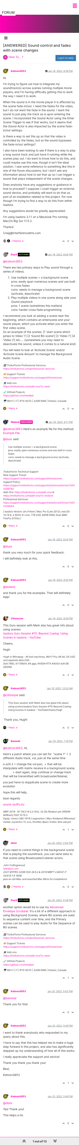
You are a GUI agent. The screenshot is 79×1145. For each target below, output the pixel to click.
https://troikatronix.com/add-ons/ (33, 492)
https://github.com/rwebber (18, 395)
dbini (14, 843)
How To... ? (16, 57)
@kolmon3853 (12, 261)
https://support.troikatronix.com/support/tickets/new (32, 377)
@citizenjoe (10, 695)
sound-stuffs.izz (14, 804)
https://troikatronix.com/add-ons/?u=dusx (26, 386)
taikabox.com (10, 868)
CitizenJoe (17, 618)
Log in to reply (66, 57)
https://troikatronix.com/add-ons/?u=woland (28, 495)
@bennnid (9, 998)
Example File (11, 433)
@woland (9, 587)
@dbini (7, 1103)
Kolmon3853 (18, 71)
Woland (15, 422)
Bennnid (15, 741)
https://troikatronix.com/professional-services (29, 368)
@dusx (7, 439)
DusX (14, 254)
